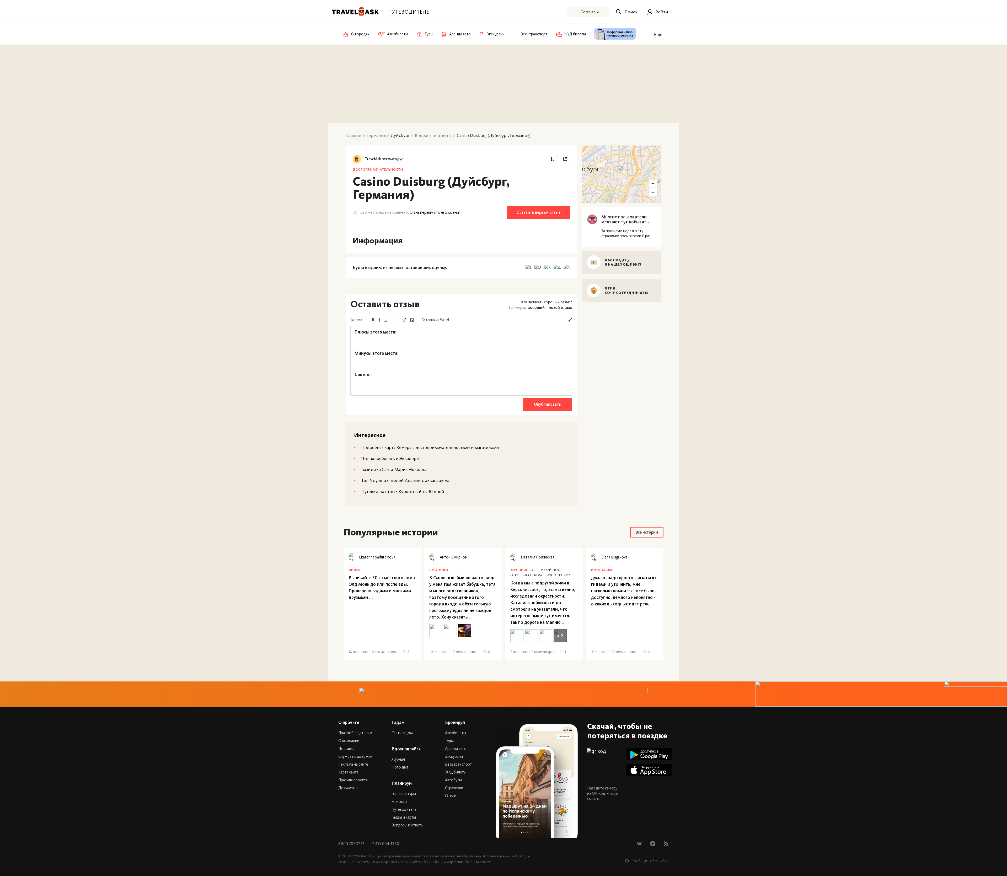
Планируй (402, 783)
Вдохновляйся (406, 748)
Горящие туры (404, 793)
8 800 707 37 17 (351, 843)
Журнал (398, 759)
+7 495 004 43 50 (384, 843)
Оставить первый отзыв (538, 212)
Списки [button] (396, 320)
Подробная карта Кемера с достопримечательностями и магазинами (430, 447)
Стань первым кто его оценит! (436, 212)
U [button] (385, 320)
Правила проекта (353, 780)
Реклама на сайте (353, 764)
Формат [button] (357, 320)
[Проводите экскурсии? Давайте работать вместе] (503, 694)
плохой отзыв (559, 307)
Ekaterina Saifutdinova (377, 557)
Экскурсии (454, 756)
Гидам (398, 722)
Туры (449, 740)
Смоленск (438, 570)
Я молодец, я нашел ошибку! (623, 262)
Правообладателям (355, 732)
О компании (348, 740)
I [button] (379, 320)
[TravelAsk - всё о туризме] (355, 12)
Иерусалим (601, 570)
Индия (355, 570)
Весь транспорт (458, 764)
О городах (360, 34)
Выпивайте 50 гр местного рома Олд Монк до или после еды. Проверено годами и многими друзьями (382, 587)
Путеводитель (404, 809)
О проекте (348, 722)
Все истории (647, 532)
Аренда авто (456, 748)
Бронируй (455, 722)
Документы (348, 788)
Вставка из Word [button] (435, 320)
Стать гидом (402, 732)
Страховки (454, 788)
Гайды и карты (404, 817)
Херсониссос (523, 570)
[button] (570, 319)
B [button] (373, 320)
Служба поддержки (355, 756)
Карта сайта (348, 772)
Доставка (346, 748)
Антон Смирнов (453, 557)
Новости (399, 801)
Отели (450, 795)
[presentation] (461, 361)
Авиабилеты (455, 732)
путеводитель (409, 12)
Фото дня (400, 767)
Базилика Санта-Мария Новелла (393, 469)
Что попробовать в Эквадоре (390, 458)
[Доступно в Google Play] (649, 754)
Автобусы (453, 780)
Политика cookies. (477, 862)
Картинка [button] (412, 320)
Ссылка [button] (404, 320)
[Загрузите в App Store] (649, 770)
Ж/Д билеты (456, 772)
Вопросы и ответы (408, 825)
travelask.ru (429, 856)
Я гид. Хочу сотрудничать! (627, 290)
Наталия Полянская (537, 557)
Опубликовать (547, 404)
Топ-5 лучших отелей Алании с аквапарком (405, 480)
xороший (536, 307)
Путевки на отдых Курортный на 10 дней (402, 491)
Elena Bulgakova (615, 557)
